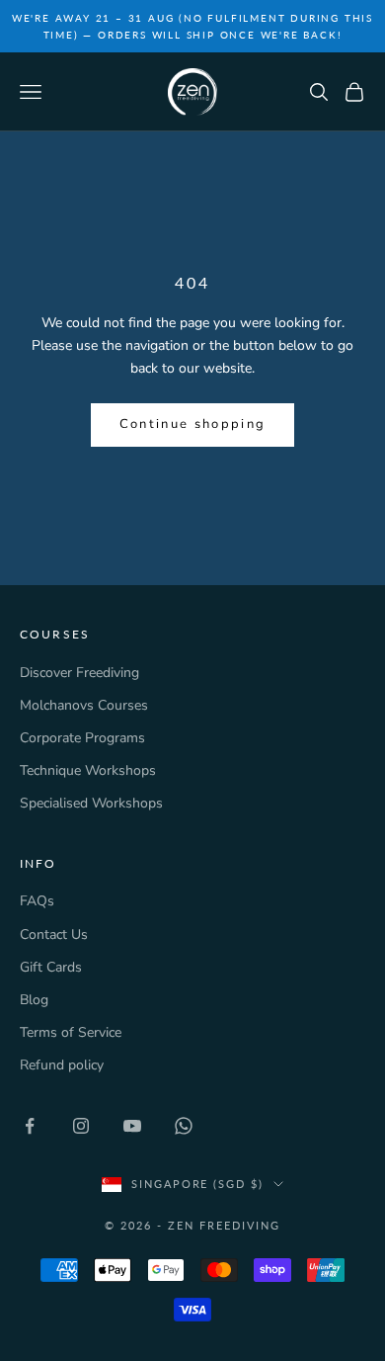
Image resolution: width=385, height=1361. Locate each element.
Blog (34, 999)
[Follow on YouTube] (132, 1126)
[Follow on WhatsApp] (183, 1126)
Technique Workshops (88, 770)
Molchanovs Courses (84, 705)
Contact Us (54, 934)
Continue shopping (193, 424)
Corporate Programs (82, 737)
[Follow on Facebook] (29, 1126)
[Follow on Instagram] (81, 1126)
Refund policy (62, 1065)
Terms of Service (70, 1032)
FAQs (37, 901)
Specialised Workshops (91, 803)
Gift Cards (51, 967)
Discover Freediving (79, 672)
